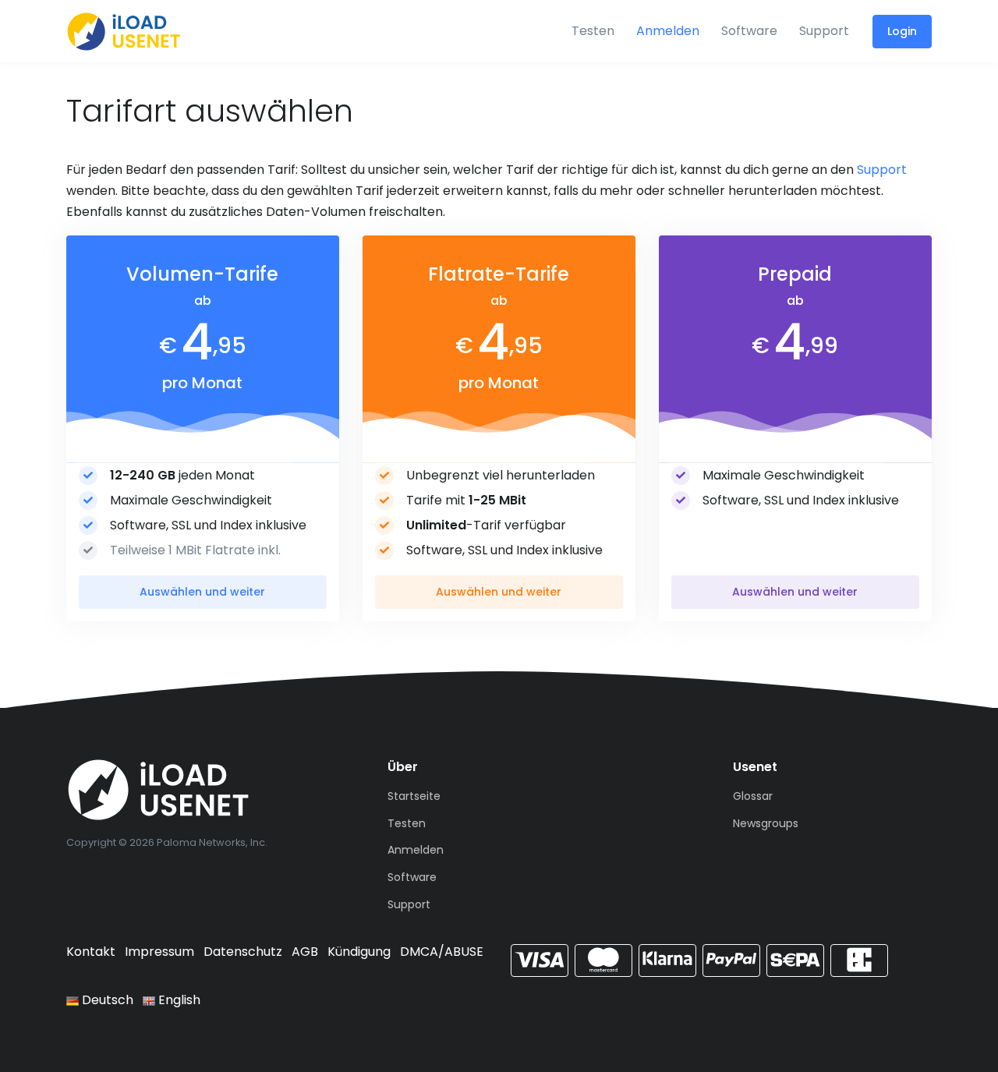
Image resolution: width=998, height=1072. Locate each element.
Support (824, 31)
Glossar (753, 796)
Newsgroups (765, 823)
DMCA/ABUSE (441, 952)
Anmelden (667, 31)
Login (902, 31)
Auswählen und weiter (202, 592)
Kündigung (359, 952)
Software (749, 31)
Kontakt (90, 952)
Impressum (159, 952)
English (177, 1000)
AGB (305, 952)
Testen (593, 31)
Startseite (414, 796)
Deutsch (106, 1000)
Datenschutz (242, 952)
